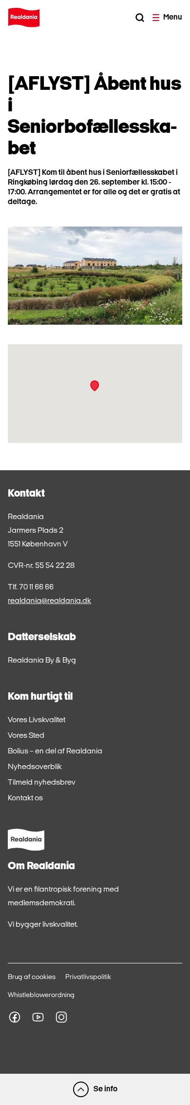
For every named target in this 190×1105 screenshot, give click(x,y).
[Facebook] (14, 1017)
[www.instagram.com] (61, 1017)
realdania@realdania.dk (49, 601)
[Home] (24, 17)
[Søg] (140, 17)
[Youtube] (38, 1017)
